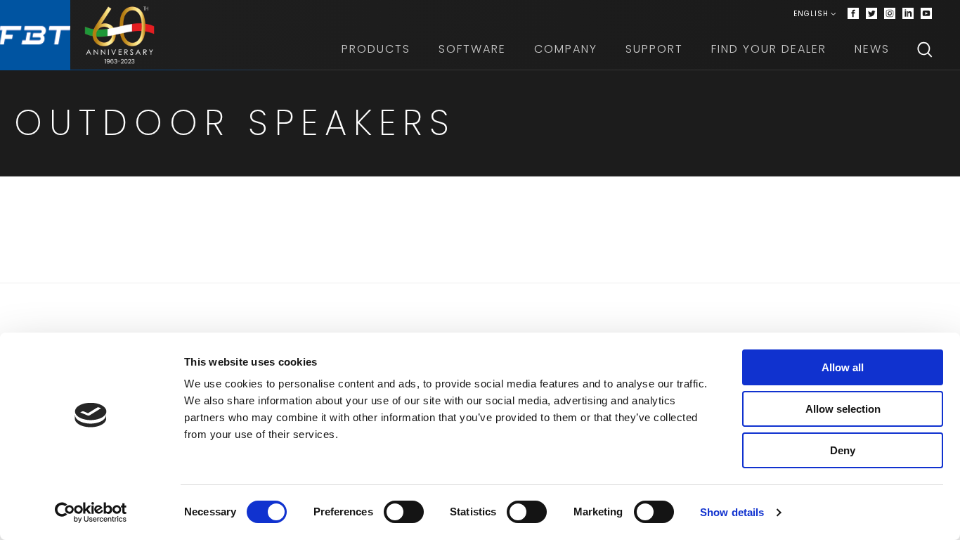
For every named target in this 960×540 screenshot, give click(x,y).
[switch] (404, 512)
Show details (732, 512)
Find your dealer (768, 49)
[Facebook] (853, 14)
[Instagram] (889, 14)
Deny (842, 450)
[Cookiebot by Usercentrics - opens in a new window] (91, 512)
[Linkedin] (908, 14)
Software (472, 49)
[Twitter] (871, 14)
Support (654, 49)
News (872, 49)
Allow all (843, 367)
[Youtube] (926, 14)
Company (565, 49)
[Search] (925, 49)
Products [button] (376, 49)
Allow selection (843, 409)
